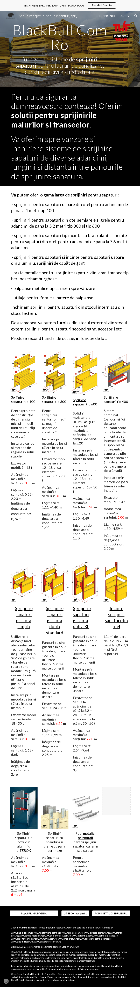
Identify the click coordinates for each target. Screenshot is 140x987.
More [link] (123, 15)
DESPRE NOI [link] (107, 15)
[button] (136, 16)
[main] (60, 48)
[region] (70, 5)
